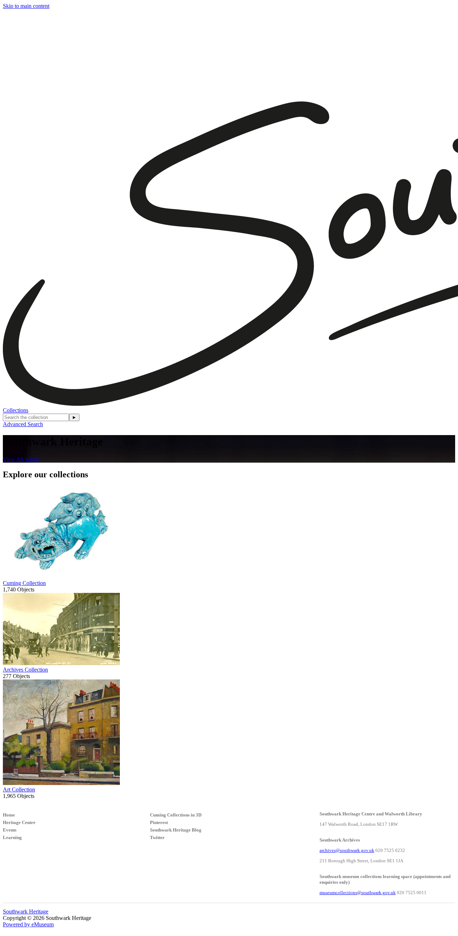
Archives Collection (25, 670)
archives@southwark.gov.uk (347, 850)
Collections (15, 410)
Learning (12, 837)
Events (9, 830)
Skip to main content (26, 6)
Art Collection (19, 789)
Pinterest (159, 822)
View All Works (21, 459)
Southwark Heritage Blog (175, 830)
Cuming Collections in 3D (175, 815)
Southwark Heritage (25, 911)
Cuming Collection (24, 583)
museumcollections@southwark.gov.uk (358, 892)
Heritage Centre (19, 822)
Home (9, 815)
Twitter (157, 837)
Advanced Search (23, 424)
